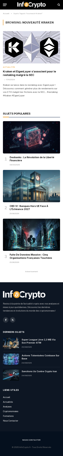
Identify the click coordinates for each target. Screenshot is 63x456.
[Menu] (5, 4)
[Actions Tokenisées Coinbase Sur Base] (11, 359)
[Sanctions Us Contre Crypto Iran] (11, 375)
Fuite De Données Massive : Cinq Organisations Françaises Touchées (31, 256)
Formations (8, 416)
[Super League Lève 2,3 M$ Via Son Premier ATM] (11, 343)
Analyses (7, 406)
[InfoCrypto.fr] (31, 4)
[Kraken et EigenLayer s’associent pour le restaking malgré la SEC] (31, 47)
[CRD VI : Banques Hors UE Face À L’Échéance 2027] (31, 186)
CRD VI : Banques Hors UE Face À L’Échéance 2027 (29, 208)
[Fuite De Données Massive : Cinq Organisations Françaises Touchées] (31, 235)
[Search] (58, 4)
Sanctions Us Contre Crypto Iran (39, 371)
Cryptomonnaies (10, 411)
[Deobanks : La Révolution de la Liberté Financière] (31, 137)
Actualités (8, 402)
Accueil (6, 397)
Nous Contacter (10, 421)
